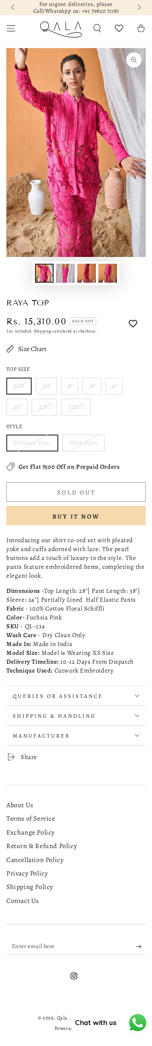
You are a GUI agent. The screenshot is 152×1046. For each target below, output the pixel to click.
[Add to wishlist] (133, 324)
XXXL (76, 407)
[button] (97, 28)
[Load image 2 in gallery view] (65, 273)
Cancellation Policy (34, 860)
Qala (62, 1017)
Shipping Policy (29, 887)
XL (17, 407)
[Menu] (11, 28)
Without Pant (32, 443)
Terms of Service (30, 818)
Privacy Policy (27, 873)
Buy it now (76, 516)
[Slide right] (138, 7)
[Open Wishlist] (119, 28)
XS (46, 386)
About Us (19, 805)
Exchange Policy (30, 832)
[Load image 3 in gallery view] (86, 273)
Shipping (43, 331)
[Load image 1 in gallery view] (44, 273)
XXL (44, 407)
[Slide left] (13, 7)
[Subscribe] (141, 946)
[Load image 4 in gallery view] (107, 273)
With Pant (83, 443)
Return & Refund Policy (41, 846)
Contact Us (22, 900)
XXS (19, 386)
